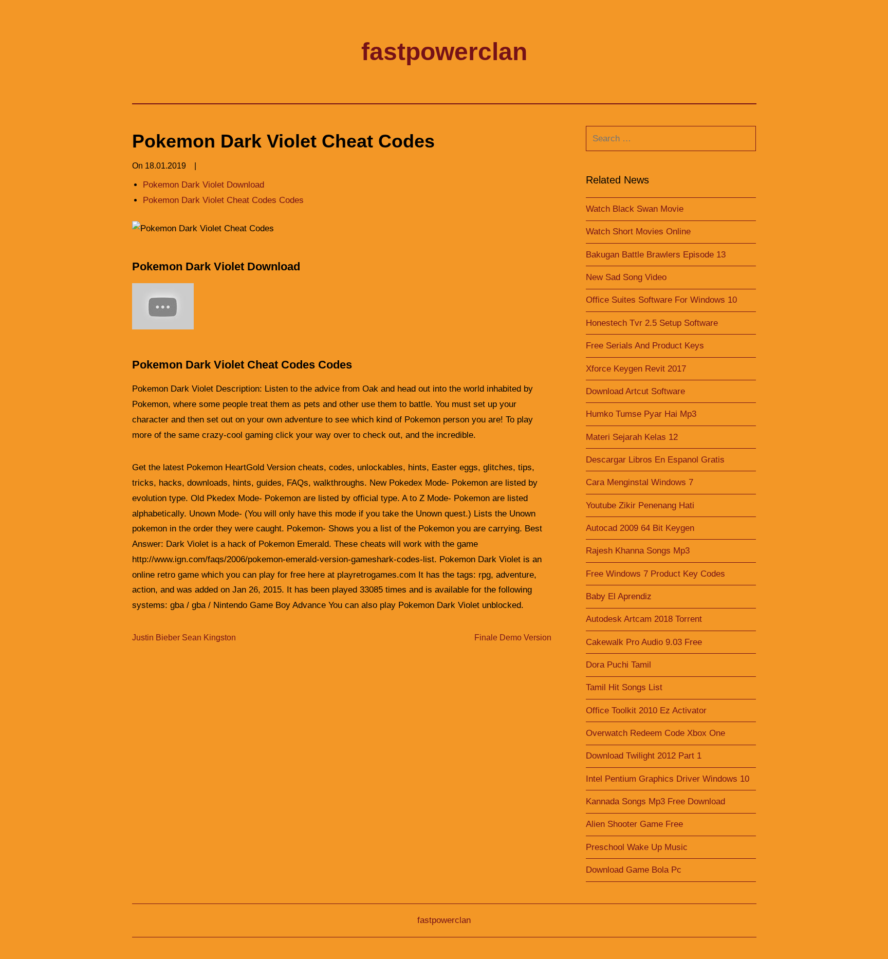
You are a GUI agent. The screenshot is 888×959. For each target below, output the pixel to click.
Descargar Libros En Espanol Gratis (655, 460)
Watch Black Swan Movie (634, 209)
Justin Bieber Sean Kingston (184, 637)
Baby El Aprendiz (619, 596)
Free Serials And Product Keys (645, 346)
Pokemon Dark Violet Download (203, 185)
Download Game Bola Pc (633, 870)
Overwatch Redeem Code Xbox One (655, 733)
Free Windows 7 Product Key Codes (655, 574)
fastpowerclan (444, 51)
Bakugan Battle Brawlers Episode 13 (656, 255)
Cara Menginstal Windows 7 (639, 482)
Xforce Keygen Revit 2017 (636, 369)
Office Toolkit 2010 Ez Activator (646, 710)
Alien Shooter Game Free (634, 824)
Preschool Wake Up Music (637, 847)
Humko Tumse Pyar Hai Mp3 (641, 414)
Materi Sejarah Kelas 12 (632, 437)
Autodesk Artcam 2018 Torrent (644, 619)
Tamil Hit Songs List (624, 687)
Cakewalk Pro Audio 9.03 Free (644, 642)
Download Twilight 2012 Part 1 (643, 756)
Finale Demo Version (512, 637)
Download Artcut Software (635, 391)
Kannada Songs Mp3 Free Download (655, 801)
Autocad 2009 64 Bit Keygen (640, 528)
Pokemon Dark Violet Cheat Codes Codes (223, 200)
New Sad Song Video (626, 277)
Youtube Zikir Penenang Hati (640, 505)
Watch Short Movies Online (638, 231)
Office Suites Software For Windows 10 (661, 300)
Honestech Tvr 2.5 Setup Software (652, 323)
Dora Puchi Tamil (618, 665)
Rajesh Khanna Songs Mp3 (638, 551)
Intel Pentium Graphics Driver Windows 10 (667, 779)
